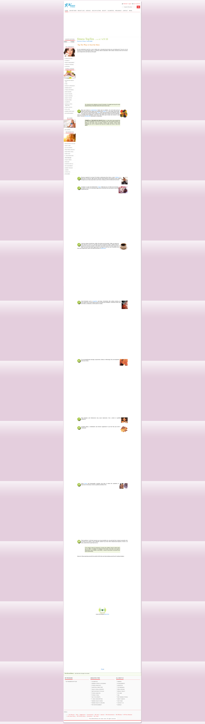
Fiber (99, 112)
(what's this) (106, 614)
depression (103, 248)
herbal (85, 483)
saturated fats (87, 116)
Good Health (89, 41)
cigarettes (95, 301)
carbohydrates (94, 110)
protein (104, 111)
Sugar (99, 187)
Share (102, 669)
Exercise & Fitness (81, 41)
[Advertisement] (102, 25)
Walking (117, 177)
